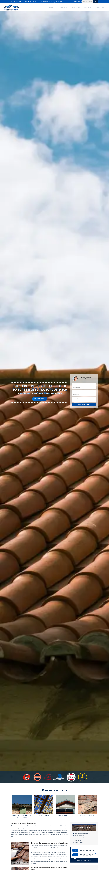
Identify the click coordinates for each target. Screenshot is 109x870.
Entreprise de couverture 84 (58, 7)
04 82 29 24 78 (18, 2)
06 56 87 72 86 (31, 2)
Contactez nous (88, 7)
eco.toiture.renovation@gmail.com (51, 2)
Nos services (75, 7)
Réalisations (100, 7)
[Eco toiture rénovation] (11, 7)
